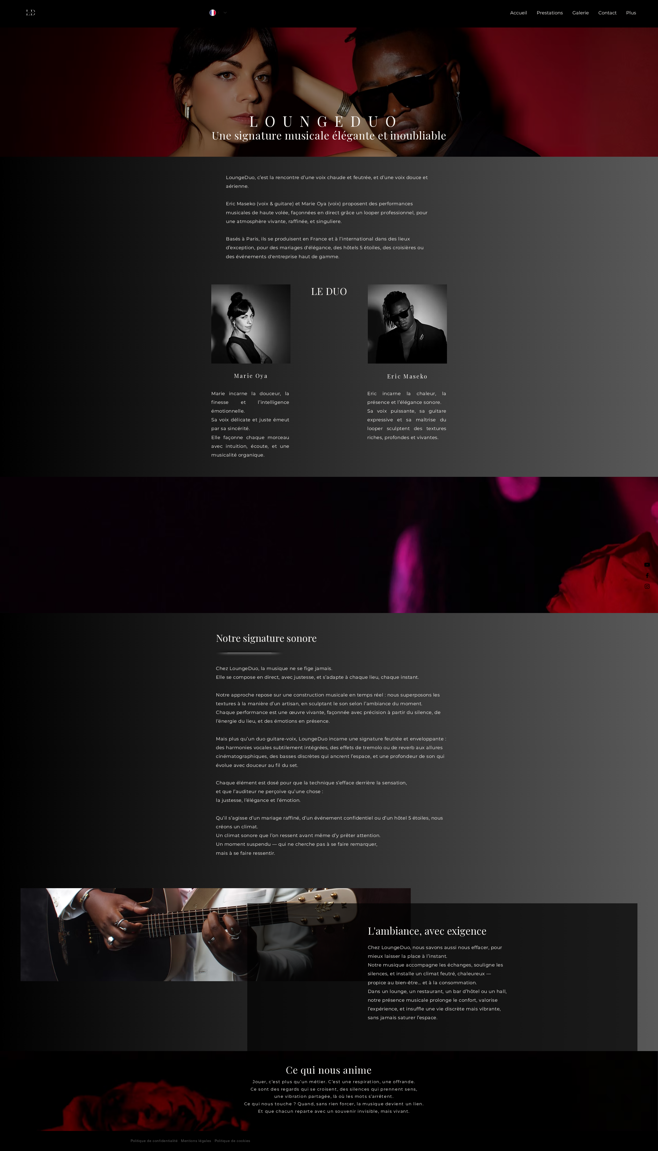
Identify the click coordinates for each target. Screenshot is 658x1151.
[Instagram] (647, 586)
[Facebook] (647, 575)
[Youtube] (647, 564)
